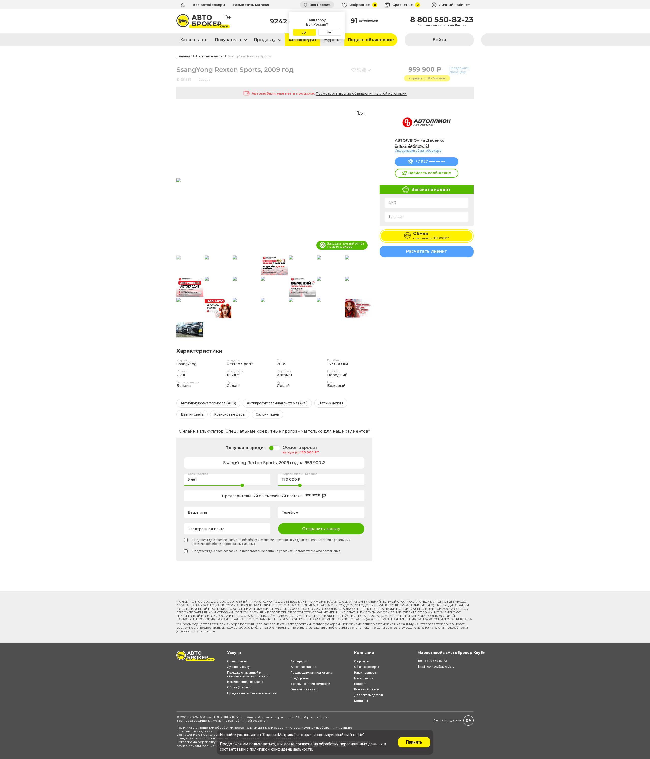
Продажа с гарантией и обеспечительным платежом (248, 674)
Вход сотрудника (447, 720)
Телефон (395, 216)
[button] (366, 180)
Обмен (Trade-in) (239, 687)
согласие (304, 743)
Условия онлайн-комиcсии (310, 684)
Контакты (361, 701)
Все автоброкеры (209, 5)
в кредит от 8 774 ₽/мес (427, 78)
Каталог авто (194, 39)
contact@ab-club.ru (440, 666)
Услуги (234, 652)
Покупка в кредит (245, 447)
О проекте (361, 661)
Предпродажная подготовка (311, 672)
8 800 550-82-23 (442, 20)
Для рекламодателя (369, 695)
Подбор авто (300, 678)
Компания (364, 652)
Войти (439, 39)
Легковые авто (209, 56)
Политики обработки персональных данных (223, 544)
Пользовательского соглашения (317, 551)
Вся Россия (319, 5)
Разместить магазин (251, 5)
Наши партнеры (365, 672)
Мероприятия (363, 678)
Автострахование (303, 667)
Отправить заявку (321, 528)
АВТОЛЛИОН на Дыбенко (419, 140)
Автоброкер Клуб (312, 717)
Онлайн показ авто (304, 689)
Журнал (332, 39)
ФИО (392, 203)
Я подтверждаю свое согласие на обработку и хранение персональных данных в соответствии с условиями (271, 541)
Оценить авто (237, 661)
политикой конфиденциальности (281, 749)
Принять (414, 742)
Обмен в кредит (300, 447)
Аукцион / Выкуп (239, 667)
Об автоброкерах (366, 667)
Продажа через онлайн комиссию (252, 693)
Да (304, 32)
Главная (183, 56)
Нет (330, 32)
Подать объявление (371, 39)
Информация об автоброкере (418, 151)
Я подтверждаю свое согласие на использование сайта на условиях (266, 551)
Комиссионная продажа (245, 682)
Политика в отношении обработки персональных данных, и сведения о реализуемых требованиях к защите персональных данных (264, 729)
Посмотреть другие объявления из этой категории (361, 93)
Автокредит (303, 39)
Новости (360, 684)
